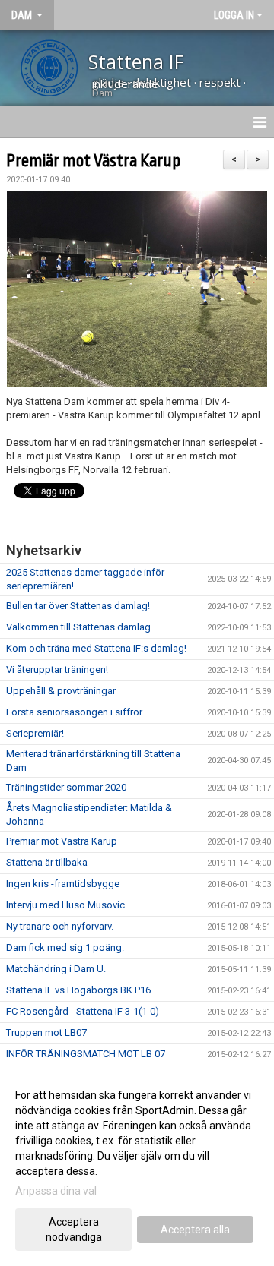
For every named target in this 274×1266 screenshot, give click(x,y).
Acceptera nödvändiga (74, 1229)
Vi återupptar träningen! (57, 669)
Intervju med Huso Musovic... (69, 905)
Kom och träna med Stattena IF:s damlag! (96, 648)
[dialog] (137, 1165)
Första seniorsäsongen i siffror (74, 712)
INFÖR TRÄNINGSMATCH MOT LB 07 (85, 1053)
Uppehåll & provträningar (61, 690)
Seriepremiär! (35, 733)
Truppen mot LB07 (46, 1032)
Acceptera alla (195, 1229)
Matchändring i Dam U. (56, 968)
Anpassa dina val (56, 1191)
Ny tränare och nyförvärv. (59, 926)
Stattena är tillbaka (47, 862)
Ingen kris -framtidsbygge (62, 883)
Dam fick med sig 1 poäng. (65, 947)
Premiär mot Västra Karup (93, 161)
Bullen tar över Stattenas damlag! (78, 605)
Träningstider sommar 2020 (66, 787)
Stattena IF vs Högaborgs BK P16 (78, 990)
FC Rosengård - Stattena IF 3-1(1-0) (82, 1011)
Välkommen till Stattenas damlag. (79, 627)
